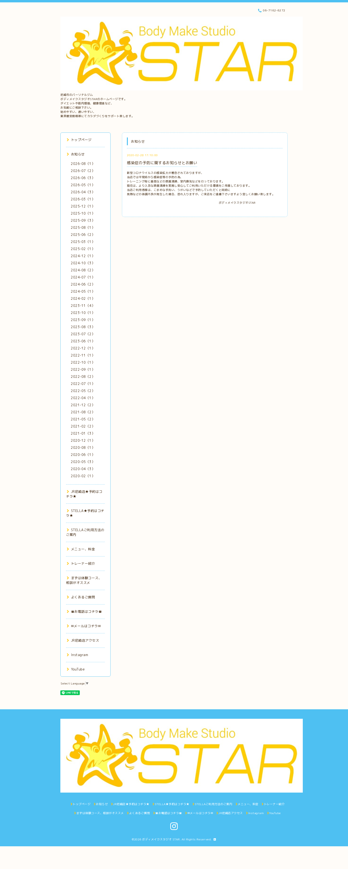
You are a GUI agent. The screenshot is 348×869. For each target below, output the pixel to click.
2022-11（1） (83, 355)
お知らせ (78, 154)
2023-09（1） (83, 320)
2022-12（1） (83, 348)
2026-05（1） (83, 185)
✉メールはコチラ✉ (86, 626)
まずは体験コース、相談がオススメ (84, 580)
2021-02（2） (83, 426)
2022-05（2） (83, 390)
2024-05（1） (83, 291)
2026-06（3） (83, 178)
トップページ (81, 139)
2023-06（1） (83, 341)
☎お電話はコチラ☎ (86, 611)
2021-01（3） (83, 433)
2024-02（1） (83, 298)
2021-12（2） (83, 405)
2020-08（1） (83, 447)
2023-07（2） (83, 334)
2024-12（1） (83, 256)
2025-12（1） (83, 206)
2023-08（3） (83, 327)
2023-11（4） (83, 305)
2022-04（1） (83, 398)
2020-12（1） (83, 440)
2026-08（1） (83, 163)
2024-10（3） (83, 263)
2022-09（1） (83, 369)
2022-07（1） (83, 383)
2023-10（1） (83, 312)
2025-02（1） (83, 249)
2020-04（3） (83, 469)
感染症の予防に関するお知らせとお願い (162, 162)
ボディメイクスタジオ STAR (161, 839)
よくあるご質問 (83, 597)
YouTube (78, 669)
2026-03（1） (83, 199)
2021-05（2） (83, 419)
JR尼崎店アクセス (85, 640)
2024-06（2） (83, 284)
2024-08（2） (83, 270)
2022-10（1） (83, 362)
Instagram (79, 655)
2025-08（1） (83, 227)
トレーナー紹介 (83, 563)
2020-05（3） (83, 461)
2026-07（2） (83, 170)
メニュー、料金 (83, 549)
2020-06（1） (83, 454)
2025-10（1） (83, 213)
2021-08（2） (83, 412)
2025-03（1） (83, 241)
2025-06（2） (83, 234)
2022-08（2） (83, 376)
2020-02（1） (83, 476)
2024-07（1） (83, 277)
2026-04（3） (83, 192)
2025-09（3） (83, 220)
